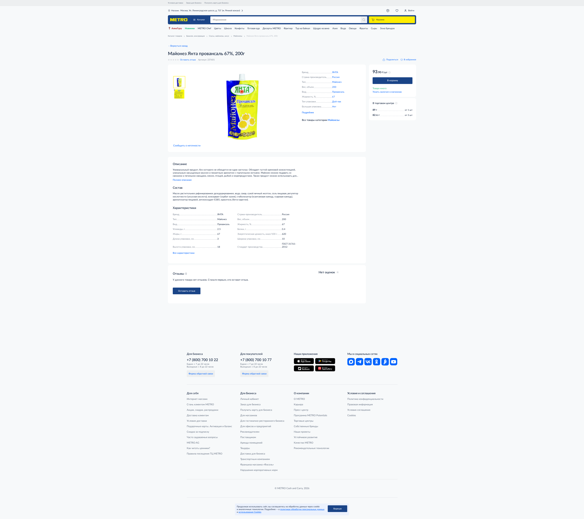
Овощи (352, 28)
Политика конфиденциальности (365, 399)
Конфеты (239, 28)
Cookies (351, 415)
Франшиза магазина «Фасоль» (257, 464)
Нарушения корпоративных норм (259, 470)
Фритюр (288, 28)
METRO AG (193, 443)
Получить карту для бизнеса (216, 3)
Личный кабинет (249, 399)
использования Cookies (250, 512)
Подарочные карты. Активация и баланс (209, 426)
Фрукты (364, 28)
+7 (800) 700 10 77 (256, 360)
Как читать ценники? (198, 448)
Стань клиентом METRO (200, 404)
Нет (334, 107)
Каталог (201, 20)
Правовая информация (360, 404)
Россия (335, 77)
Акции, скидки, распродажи (202, 410)
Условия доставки (175, 3)
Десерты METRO (272, 28)
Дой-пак (336, 102)
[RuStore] (304, 368)
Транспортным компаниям (255, 459)
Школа (228, 28)
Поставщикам (248, 437)
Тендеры (245, 448)
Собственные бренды (306, 426)
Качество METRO (303, 443)
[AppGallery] (325, 368)
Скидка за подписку (198, 432)
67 (333, 97)
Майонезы (334, 120)
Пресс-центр (301, 410)
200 (334, 87)
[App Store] (304, 361)
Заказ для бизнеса (193, 3)
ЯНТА (335, 72)
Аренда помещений (251, 443)
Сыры (374, 28)
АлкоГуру (177, 28)
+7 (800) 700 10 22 (202, 360)
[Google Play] (325, 361)
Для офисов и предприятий (255, 426)
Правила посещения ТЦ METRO (204, 453)
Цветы (217, 28)
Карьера (298, 404)
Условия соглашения (358, 410)
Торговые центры (303, 421)
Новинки (190, 28)
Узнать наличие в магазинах (387, 92)
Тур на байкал (302, 28)
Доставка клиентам (198, 415)
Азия (334, 28)
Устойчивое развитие (305, 437)
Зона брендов (387, 28)
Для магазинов (248, 415)
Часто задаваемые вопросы (202, 437)
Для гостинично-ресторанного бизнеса (262, 421)
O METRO (299, 399)
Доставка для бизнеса (252, 453)
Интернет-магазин (197, 399)
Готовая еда (253, 28)
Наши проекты (302, 432)
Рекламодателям (249, 432)
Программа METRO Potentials (310, 415)
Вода (343, 28)
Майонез (337, 82)
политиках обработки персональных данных (302, 509)
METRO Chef (204, 28)
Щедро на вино (321, 28)
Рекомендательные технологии (311, 448)
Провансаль (338, 92)
